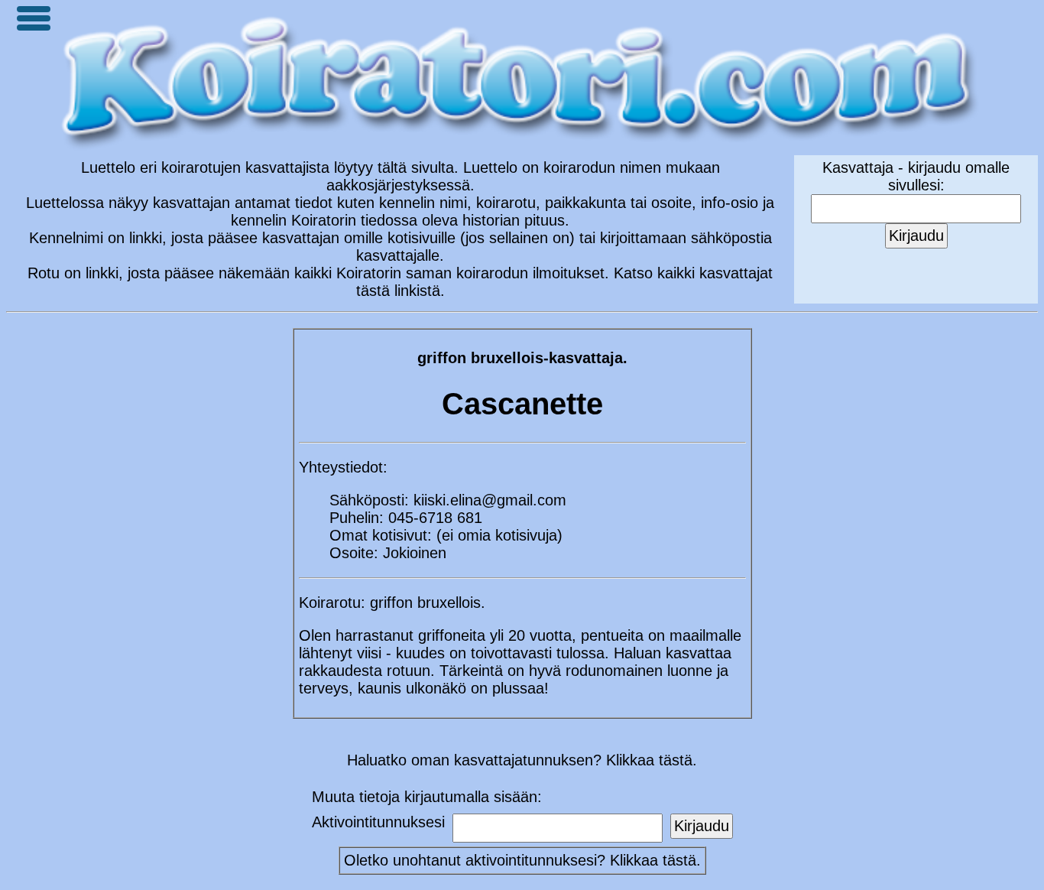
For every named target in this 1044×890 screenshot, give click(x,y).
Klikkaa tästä (653, 860)
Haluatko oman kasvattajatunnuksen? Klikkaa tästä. (522, 760)
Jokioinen (414, 552)
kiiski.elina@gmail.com (489, 500)
